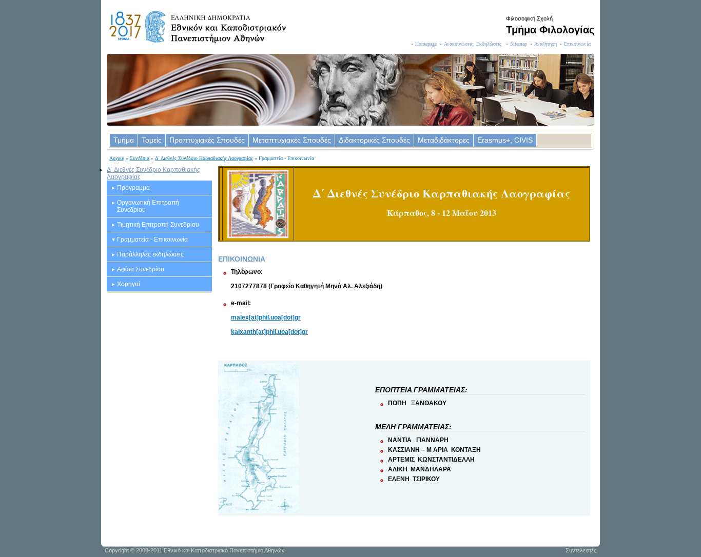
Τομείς (152, 140)
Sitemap (518, 44)
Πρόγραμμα (133, 187)
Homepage (426, 44)
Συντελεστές (581, 550)
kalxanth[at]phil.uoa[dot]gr (269, 331)
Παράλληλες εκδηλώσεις (150, 254)
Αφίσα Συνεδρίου (140, 269)
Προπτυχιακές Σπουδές (207, 140)
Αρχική (116, 158)
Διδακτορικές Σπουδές (374, 140)
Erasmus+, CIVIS (505, 140)
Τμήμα (123, 140)
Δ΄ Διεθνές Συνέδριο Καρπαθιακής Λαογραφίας (204, 158)
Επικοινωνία (577, 44)
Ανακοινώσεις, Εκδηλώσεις (473, 44)
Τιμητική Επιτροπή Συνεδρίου (158, 224)
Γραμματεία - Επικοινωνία (152, 239)
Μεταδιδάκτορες (444, 140)
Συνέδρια (139, 158)
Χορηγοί (128, 284)
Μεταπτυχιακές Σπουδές (291, 140)
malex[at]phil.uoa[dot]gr (266, 317)
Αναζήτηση (545, 44)
